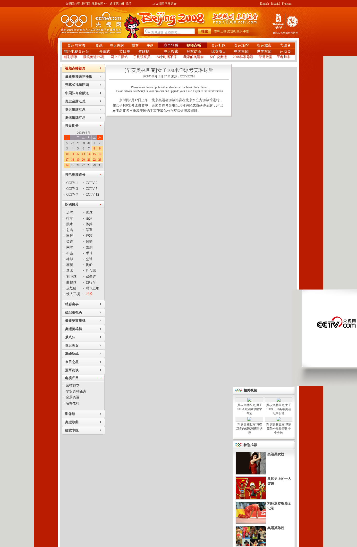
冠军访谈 (194, 51)
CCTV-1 (72, 183)
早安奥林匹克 (76, 391)
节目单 (124, 51)
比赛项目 (218, 51)
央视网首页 (72, 3)
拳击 (246, 31)
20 (83, 159)
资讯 (98, 45)
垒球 (89, 259)
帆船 (89, 265)
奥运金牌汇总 (75, 101)
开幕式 (105, 51)
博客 (135, 45)
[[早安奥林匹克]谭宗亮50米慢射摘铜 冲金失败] (278, 420)
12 (77, 154)
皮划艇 (231, 31)
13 (83, 154)
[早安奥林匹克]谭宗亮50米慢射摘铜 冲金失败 (278, 428)
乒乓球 (91, 271)
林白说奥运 (218, 57)
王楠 (223, 31)
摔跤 (89, 236)
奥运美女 (72, 345)
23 (99, 159)
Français (287, 3)
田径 (69, 236)
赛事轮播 (171, 45)
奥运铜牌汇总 (75, 118)
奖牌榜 (143, 51)
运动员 (285, 51)
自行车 (91, 282)
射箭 (89, 241)
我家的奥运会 (193, 57)
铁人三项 (73, 294)
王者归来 (283, 57)
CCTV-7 (72, 194)
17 (67, 159)
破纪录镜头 (73, 312)
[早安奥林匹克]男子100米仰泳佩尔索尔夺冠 (249, 409)
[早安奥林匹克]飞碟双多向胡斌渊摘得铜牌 (249, 428)
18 (72, 159)
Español (275, 3)
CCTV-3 (72, 189)
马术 (69, 271)
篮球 (89, 212)
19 (77, 159)
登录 (128, 3)
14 (88, 154)
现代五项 (92, 288)
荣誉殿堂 (265, 57)
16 (99, 154)
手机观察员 (141, 57)
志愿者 (285, 45)
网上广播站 (119, 57)
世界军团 (264, 51)
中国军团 (241, 51)
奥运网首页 (76, 45)
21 (88, 159)
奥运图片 (117, 45)
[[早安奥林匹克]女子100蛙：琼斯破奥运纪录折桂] (278, 400)
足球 (69, 212)
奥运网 (85, 3)
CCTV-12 (92, 194)
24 (67, 165)
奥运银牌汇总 (75, 109)
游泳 (89, 218)
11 (72, 154)
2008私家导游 (243, 57)
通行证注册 (117, 3)
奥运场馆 (241, 45)
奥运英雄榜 (73, 329)
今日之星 (72, 362)
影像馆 (70, 414)
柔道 (69, 241)
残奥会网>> (99, 3)
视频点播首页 (75, 68)
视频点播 (194, 45)
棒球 (69, 259)
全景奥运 (72, 397)
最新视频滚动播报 (78, 76)
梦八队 (70, 337)
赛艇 (69, 265)
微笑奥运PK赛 (93, 57)
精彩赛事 (70, 57)
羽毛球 (71, 276)
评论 (149, 45)
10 (67, 154)
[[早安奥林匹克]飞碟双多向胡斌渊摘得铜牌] (249, 420)
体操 (89, 224)
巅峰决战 (72, 354)
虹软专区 (72, 430)
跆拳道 (91, 276)
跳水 (239, 31)
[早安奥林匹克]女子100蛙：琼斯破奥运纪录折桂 (278, 409)
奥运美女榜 (275, 454)
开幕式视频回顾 (77, 85)
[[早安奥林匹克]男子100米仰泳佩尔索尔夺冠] (249, 400)
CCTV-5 (91, 189)
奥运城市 (264, 45)
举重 (89, 230)
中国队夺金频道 (77, 93)
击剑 (89, 247)
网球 (69, 247)
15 (94, 154)
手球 (89, 253)
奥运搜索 (171, 51)
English (264, 3)
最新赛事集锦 (75, 321)
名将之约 (72, 403)
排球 (69, 218)
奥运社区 (218, 45)
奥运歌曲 (72, 422)
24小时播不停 (166, 57)
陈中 (217, 31)
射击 (69, 230)
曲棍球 (71, 282)
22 (94, 159)
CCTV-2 (91, 183)
